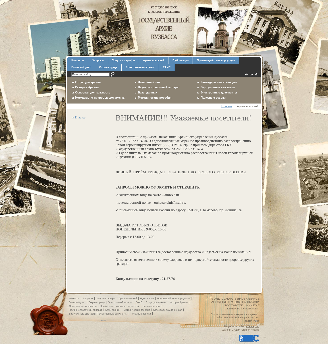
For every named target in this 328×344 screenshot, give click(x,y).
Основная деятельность (92, 92)
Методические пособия (155, 97)
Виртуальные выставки (218, 87)
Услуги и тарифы (123, 60)
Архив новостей (153, 60)
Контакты (77, 60)
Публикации (180, 60)
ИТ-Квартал (252, 326)
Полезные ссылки (213, 97)
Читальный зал (149, 82)
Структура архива (88, 82)
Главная (226, 106)
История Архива (87, 87)
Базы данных (147, 92)
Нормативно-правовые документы (100, 97)
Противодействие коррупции (216, 60)
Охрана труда (108, 67)
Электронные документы (219, 92)
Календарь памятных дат (219, 82)
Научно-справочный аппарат (159, 87)
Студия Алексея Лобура (245, 329)
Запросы (98, 60)
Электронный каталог (140, 67)
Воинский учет (81, 67)
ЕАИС (167, 67)
